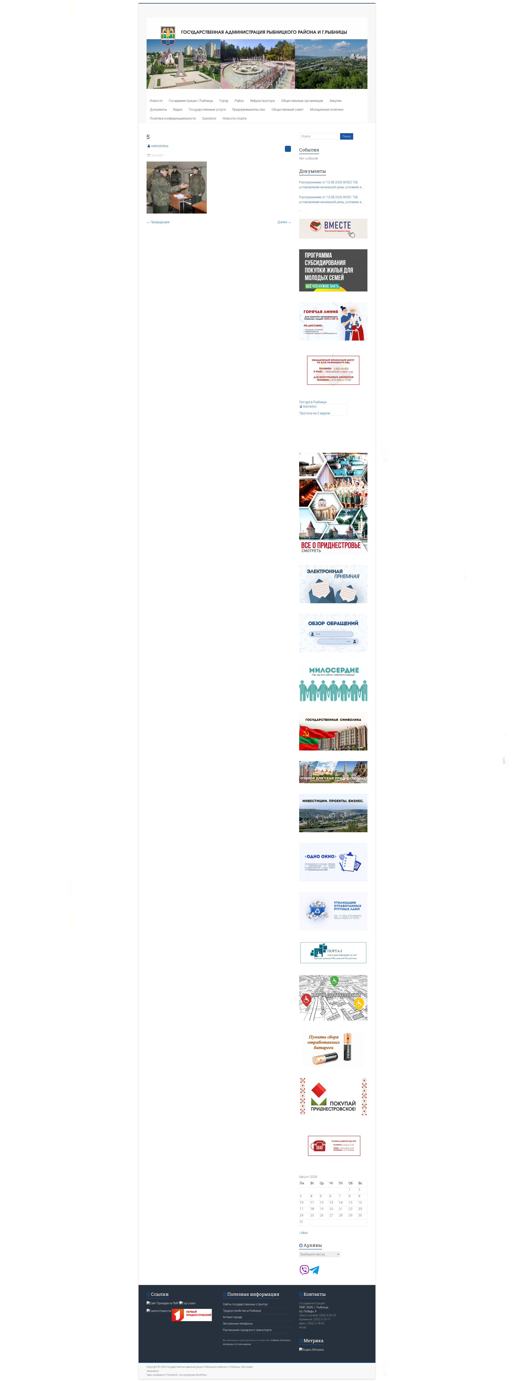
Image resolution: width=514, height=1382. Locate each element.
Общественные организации (302, 101)
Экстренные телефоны (238, 1323)
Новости (156, 101)
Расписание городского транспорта (247, 1330)
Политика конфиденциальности (173, 118)
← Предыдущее (158, 222)
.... (300, 210)
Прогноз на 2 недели (315, 413)
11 (312, 1202)
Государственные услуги (207, 109)
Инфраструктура (262, 101)
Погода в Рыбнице (312, 402)
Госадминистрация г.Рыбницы (191, 101)
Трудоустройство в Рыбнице (242, 1310)
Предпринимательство (248, 109)
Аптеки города (232, 1317)
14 (341, 1202)
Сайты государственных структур (245, 1304)
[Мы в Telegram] (314, 1274)
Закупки (335, 101)
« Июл (303, 1233)
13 (331, 1202)
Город (223, 101)
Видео (178, 109)
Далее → (284, 222)
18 (312, 1209)
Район (239, 101)
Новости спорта (234, 118)
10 (301, 1202)
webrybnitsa (159, 146)
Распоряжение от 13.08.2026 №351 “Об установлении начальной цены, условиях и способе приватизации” (330, 199)
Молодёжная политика (326, 109)
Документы (158, 109)
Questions (209, 118)
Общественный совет (288, 109)
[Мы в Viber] (304, 1274)
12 (321, 1202)
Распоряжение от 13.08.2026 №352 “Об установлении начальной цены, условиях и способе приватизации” (330, 185)
